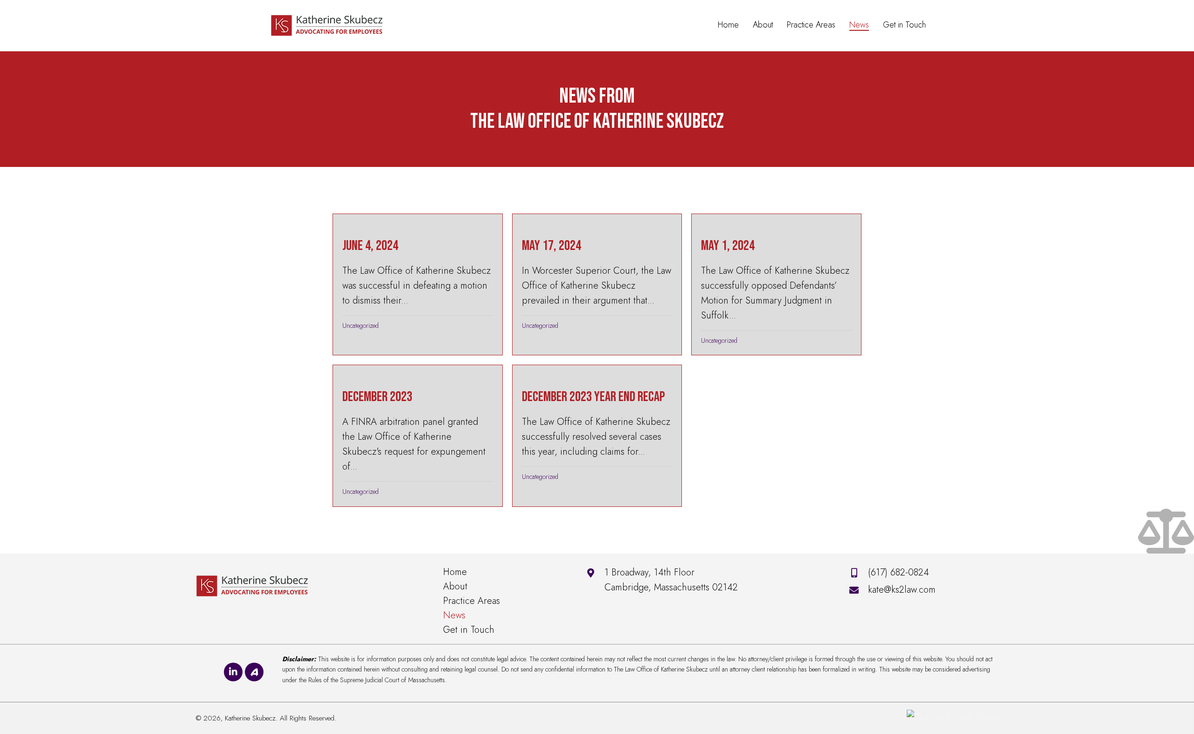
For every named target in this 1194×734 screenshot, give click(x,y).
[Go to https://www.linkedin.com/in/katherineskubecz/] (233, 672)
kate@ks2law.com (902, 589)
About (455, 586)
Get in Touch (468, 630)
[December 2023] (417, 435)
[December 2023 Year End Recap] (597, 435)
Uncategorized (360, 325)
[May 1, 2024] (776, 284)
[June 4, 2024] (417, 284)
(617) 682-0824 (898, 572)
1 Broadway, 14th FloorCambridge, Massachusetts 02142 (671, 580)
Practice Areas (471, 601)
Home (455, 572)
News (454, 615)
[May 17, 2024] (597, 284)
